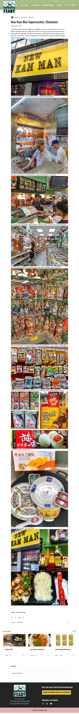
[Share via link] (23, 617)
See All (74, 631)
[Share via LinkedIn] (19, 617)
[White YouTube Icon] (51, 704)
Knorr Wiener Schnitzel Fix (37, 649)
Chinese (13, 612)
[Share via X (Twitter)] (15, 617)
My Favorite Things (21, 612)
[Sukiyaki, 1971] (14, 640)
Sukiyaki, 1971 (9, 649)
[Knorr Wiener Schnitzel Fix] (39, 640)
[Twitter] (70, 5)
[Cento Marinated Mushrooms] (64, 640)
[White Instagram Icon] (47, 704)
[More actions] (67, 17)
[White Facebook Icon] (43, 704)
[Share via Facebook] (11, 617)
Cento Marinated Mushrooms (63, 649)
